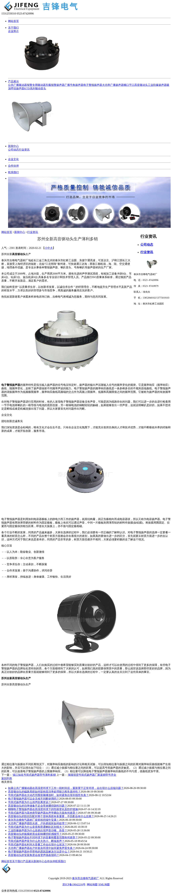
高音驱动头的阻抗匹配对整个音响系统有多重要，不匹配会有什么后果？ (51, 816)
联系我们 (13, 172)
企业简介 (13, 31)
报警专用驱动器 (36, 85)
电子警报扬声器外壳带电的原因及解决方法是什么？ (39, 851)
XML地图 (104, 884)
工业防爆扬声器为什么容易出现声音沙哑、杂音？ (37, 830)
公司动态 (13, 149)
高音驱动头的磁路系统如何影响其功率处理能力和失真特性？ (44, 791)
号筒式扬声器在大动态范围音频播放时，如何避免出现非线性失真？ (48, 795)
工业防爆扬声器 (157, 85)
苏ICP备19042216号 (73, 884)
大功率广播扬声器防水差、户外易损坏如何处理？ (37, 823)
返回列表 (6, 778)
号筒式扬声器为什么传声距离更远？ (29, 802)
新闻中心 (13, 146)
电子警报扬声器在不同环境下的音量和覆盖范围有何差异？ (43, 837)
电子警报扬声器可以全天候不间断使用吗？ (33, 798)
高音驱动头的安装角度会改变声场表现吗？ (33, 855)
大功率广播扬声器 (113, 85)
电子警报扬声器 (92, 85)
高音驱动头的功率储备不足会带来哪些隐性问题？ (37, 805)
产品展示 (13, 81)
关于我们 (13, 27)
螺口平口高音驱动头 (136, 85)
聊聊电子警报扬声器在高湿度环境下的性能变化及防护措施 (43, 809)
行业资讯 (24, 149)
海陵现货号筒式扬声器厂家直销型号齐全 (92, 774)
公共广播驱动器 (17, 85)
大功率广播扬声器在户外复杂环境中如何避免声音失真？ (41, 848)
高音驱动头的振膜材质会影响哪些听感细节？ (35, 834)
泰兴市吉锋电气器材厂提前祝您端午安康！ (33, 819)
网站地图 (92, 884)
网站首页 (13, 21)
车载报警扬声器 (55, 85)
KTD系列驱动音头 (35, 88)
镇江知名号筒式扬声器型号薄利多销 (34, 774)
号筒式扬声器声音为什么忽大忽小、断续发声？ (36, 841)
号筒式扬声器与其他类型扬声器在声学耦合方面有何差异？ (43, 812)
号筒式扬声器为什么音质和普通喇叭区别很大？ (36, 826)
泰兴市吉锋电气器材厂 (85, 878)
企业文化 (13, 159)
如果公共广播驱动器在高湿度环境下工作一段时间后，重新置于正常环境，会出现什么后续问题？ (66, 788)
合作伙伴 (13, 165)
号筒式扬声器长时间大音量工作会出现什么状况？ (37, 844)
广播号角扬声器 (73, 85)
